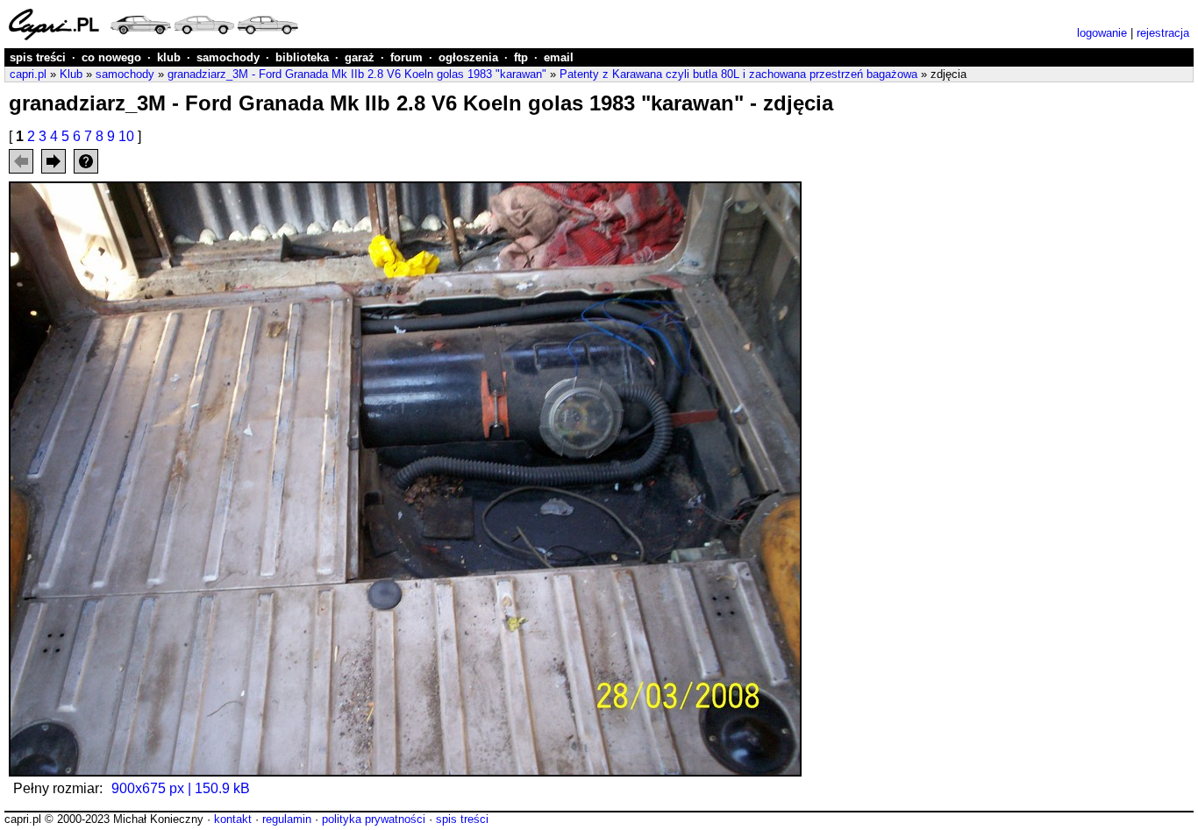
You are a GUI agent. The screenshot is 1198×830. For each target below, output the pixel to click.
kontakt (233, 819)
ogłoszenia (468, 57)
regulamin (286, 819)
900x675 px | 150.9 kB (180, 788)
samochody (228, 57)
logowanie (1102, 32)
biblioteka (302, 57)
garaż (359, 57)
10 (126, 136)
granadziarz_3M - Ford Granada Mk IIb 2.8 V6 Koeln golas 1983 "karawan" (357, 74)
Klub (71, 74)
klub (169, 57)
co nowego (111, 57)
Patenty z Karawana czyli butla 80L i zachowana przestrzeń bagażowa (738, 74)
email (559, 57)
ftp (521, 57)
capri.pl (28, 74)
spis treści (38, 57)
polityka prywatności (373, 819)
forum (406, 57)
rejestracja (1163, 32)
